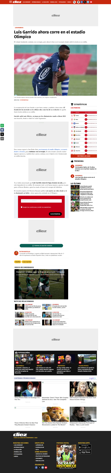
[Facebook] (36, 467)
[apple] (88, 451)
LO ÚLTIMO (76, 183)
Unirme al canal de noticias (43, 245)
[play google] (88, 446)
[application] (41, 284)
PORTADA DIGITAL (63, 443)
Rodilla (18, 262)
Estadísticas (80, 104)
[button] (2, 125)
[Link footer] (20, 435)
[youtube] (45, 467)
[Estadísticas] (78, 2)
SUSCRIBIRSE (55, 214)
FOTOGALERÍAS (24, 353)
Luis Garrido (27, 262)
